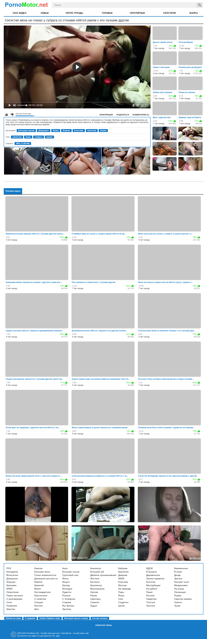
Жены (56, 130)
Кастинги (95, 582)
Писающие (180, 592)
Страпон (94, 602)
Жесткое (94, 578)
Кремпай (39, 585)
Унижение (11, 605)
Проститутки (40, 595)
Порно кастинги (14, 595)
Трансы (178, 602)
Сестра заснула (100, 618)
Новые (45, 13)
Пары (121, 592)
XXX (58, 636)
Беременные (181, 568)
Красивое (11, 585)
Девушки (122, 575)
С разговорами (14, 599)
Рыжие (177, 595)
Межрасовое (181, 585)
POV (8, 568)
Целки (121, 605)
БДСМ (149, 568)
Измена (66, 130)
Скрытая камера (183, 599)
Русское (150, 595)
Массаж (122, 585)
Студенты (123, 602)
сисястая (17, 137)
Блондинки (12, 571)
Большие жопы (42, 571)
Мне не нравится (12, 114)
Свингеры (95, 599)
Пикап (149, 592)
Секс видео (19, 13)
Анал (65, 568)
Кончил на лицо (13, 618)
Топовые (107, 13)
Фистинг (38, 605)
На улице (179, 588)
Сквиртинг (151, 599)
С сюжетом (40, 599)
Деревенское (153, 575)
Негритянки (12, 592)
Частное (150, 605)
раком (49, 137)
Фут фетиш (68, 605)
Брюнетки (123, 571)
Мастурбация (153, 585)
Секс (120, 599)
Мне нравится (6, 114)
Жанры (193, 13)
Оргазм (94, 592)
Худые (93, 605)
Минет (37, 588)
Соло (9, 602)
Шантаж (10, 609)
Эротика (66, 609)
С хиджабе (30, 618)
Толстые (150, 602)
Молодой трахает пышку (76, 618)
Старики (66, 602)
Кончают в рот (181, 582)
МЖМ (9, 588)
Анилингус (95, 568)
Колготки (91, 130)
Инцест (66, 582)
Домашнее (43, 130)
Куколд (66, 585)
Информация (106, 115)
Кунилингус (96, 585)
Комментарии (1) (140, 115)
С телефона (68, 599)
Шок (36, 609)
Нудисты (66, 592)
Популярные (137, 13)
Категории (169, 13)
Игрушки (10, 582)
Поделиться (122, 115)
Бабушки (122, 568)
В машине (151, 571)
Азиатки (38, 568)
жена (28, 137)
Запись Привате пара (49, 618)
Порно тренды (74, 13)
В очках (178, 571)
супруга (38, 137)
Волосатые (12, 575)
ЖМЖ (121, 578)
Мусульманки (97, 588)
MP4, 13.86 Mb (22, 143)
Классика (78, 130)
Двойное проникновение (103, 575)
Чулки (177, 605)
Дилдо (177, 575)
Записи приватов (155, 578)
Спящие (38, 602)
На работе (151, 588)
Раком (103, 130)
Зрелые (178, 578)
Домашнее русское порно (48, 578)
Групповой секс (70, 575)
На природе (124, 588)
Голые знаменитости (45, 575)
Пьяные (66, 595)
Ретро (121, 595)
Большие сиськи (26, 130)
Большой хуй (97, 571)
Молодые (67, 588)
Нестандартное (42, 592)
